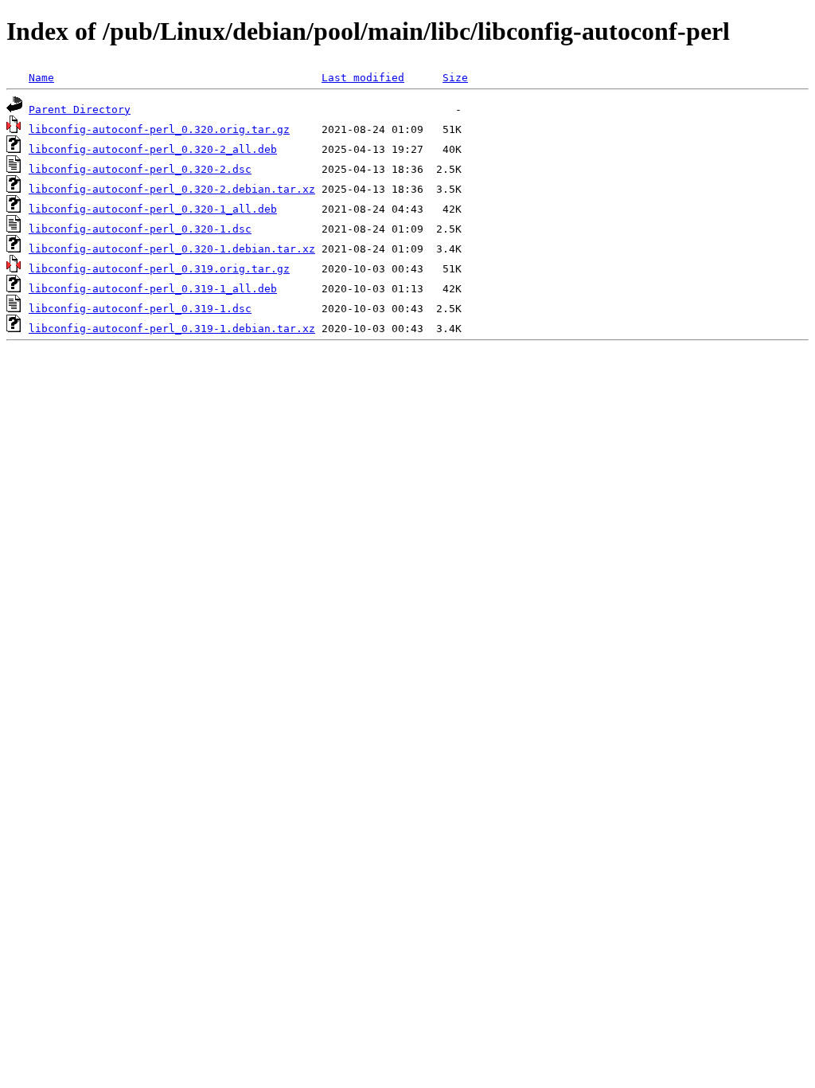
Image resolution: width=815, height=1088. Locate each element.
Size (455, 78)
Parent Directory (80, 109)
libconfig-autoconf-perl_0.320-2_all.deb (153, 149)
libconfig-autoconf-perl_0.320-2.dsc (140, 169)
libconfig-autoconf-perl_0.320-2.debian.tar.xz (172, 189)
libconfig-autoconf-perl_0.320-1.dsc (140, 229)
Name (41, 78)
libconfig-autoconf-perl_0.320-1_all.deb (153, 209)
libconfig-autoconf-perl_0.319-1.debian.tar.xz (172, 329)
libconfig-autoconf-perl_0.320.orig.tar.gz (159, 129)
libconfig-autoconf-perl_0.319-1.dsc (140, 309)
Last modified (363, 78)
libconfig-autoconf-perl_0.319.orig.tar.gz (159, 269)
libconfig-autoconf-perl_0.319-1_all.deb (153, 289)
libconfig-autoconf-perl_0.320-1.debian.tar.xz (172, 249)
